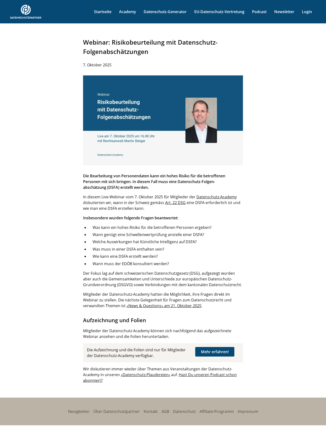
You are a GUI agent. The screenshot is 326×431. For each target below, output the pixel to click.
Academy (127, 11)
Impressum (248, 411)
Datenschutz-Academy (216, 197)
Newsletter (284, 11)
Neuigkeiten (78, 411)
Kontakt (151, 411)
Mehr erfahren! (215, 351)
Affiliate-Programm (217, 411)
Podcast (259, 11)
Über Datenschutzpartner (116, 411)
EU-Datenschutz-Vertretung (219, 11)
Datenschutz (184, 411)
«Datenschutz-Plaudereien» (145, 374)
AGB (165, 411)
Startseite (102, 11)
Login (307, 11)
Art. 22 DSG (175, 202)
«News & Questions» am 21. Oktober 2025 (163, 305)
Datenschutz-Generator (165, 11)
